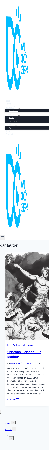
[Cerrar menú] (0, 412)
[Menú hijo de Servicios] (19, 108)
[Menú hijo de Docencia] (19, 115)
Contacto (10, 134)
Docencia (8, 430)
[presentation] (27, 296)
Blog (8, 131)
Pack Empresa (13, 111)
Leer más (13, 399)
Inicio (8, 101)
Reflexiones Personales (23, 345)
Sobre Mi (10, 104)
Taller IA (11, 118)
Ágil (10, 128)
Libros (7, 439)
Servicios (8, 423)
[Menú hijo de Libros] (16, 125)
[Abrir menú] (2, 237)
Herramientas (13, 121)
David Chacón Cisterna (20, 363)
